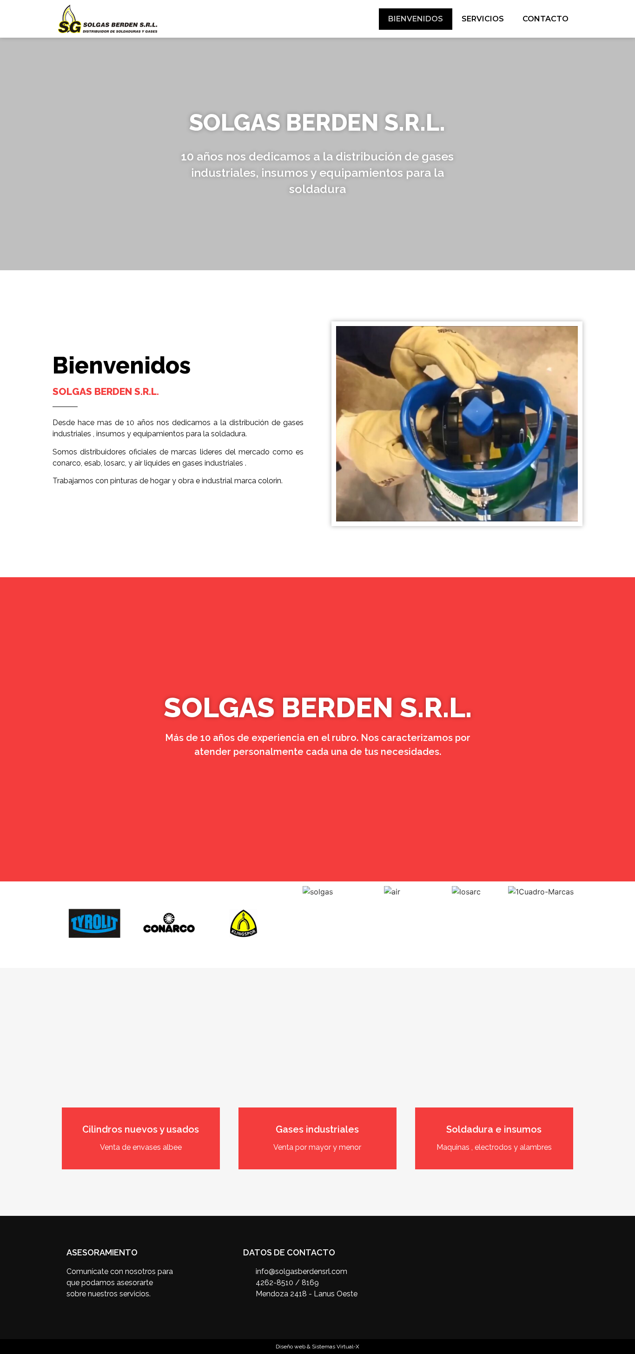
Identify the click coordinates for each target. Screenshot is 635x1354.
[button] (9, 154)
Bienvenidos (415, 18)
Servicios (483, 18)
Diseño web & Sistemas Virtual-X (317, 1346)
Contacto (546, 18)
